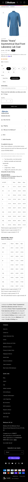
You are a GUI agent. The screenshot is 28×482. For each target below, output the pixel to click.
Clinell (4, 381)
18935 (15, 439)
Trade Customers (7, 364)
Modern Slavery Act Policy (9, 343)
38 (13, 68)
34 (4, 69)
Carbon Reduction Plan (8, 336)
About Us (5, 329)
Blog (4, 377)
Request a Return (7, 409)
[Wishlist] (21, 2)
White (5, 82)
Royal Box (6, 79)
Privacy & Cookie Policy (8, 350)
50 (14, 72)
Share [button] (4, 134)
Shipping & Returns (7, 353)
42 (24, 68)
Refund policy (15, 476)
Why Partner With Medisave (9, 368)
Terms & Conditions (7, 360)
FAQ (4, 385)
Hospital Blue (15, 78)
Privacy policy (22, 476)
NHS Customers (7, 406)
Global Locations (7, 388)
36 (8, 68)
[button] (3, 2)
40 (19, 69)
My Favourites (6, 402)
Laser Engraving (7, 399)
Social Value (6, 357)
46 (9, 72)
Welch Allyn (6, 416)
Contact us (5, 332)
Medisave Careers (7, 346)
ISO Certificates (6, 392)
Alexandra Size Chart (5, 115)
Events (4, 339)
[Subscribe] (22, 452)
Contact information (15, 478)
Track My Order (6, 413)
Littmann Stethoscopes (8, 395)
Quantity (3, 97)
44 (4, 72)
